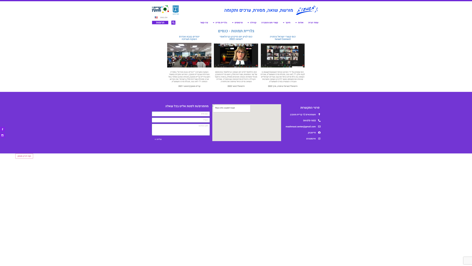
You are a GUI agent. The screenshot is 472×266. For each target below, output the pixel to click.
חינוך (288, 22)
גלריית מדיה (221, 22)
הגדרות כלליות (40, 156)
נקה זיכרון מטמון (24, 156)
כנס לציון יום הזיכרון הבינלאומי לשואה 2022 (236, 38)
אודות (300, 22)
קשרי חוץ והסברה (269, 22)
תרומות (160, 22)
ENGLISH (163, 17)
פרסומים (239, 22)
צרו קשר (204, 22)
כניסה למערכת (6, 156)
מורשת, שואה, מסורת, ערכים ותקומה (258, 10)
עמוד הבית (313, 22)
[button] (173, 23)
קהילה (253, 22)
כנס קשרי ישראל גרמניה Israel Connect (283, 38)
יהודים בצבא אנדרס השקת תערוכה (189, 38)
